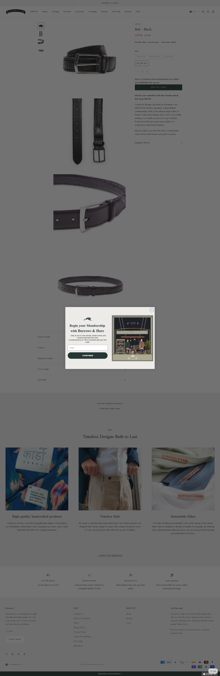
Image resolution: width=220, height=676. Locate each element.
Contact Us (210, 674)
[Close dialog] (152, 310)
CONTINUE (87, 355)
